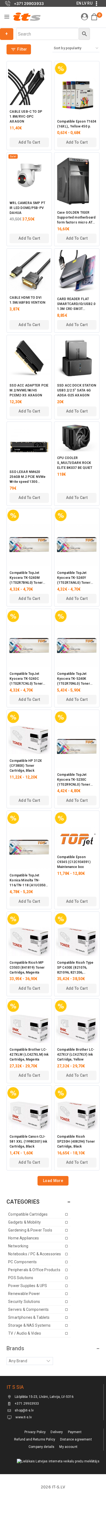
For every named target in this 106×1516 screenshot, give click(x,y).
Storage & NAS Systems (29, 1325)
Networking (18, 1246)
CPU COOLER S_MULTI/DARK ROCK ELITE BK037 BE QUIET (74, 463)
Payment (75, 1432)
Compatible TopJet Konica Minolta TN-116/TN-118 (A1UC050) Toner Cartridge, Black (28, 880)
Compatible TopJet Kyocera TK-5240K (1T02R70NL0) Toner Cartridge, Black (73, 679)
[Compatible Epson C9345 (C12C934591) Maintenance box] (76, 838)
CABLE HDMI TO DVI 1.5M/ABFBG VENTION (27, 300)
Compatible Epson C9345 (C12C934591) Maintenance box (74, 862)
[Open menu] (7, 17)
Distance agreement (76, 1439)
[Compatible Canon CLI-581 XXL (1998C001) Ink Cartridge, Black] (29, 1115)
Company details (41, 1447)
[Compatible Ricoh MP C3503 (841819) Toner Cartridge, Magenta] (29, 941)
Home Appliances (23, 1238)
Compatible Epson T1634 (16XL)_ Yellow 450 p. (76, 124)
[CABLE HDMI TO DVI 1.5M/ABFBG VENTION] (29, 270)
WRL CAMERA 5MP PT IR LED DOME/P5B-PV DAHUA (27, 208)
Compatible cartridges (28, 1214)
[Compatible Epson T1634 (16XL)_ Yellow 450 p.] (76, 96)
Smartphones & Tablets (28, 1317)
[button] (29, 142)
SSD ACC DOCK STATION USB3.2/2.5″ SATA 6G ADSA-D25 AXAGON (76, 390)
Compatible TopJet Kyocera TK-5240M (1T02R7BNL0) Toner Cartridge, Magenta (26, 578)
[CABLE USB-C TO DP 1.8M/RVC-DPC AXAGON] (29, 83)
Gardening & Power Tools (30, 1230)
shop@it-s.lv (24, 1410)
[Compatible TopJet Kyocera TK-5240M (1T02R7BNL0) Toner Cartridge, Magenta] (29, 545)
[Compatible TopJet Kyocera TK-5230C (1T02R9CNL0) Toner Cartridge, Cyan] (76, 746)
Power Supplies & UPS (27, 1285)
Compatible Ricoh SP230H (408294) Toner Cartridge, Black (76, 1141)
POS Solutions (20, 1278)
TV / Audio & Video (24, 1333)
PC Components (22, 1262)
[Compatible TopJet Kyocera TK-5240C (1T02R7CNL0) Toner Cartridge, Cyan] (29, 646)
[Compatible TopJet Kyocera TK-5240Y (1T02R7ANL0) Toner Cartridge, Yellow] (76, 545)
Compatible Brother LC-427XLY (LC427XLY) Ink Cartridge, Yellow (75, 1054)
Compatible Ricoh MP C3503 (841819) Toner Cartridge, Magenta (27, 967)
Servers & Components (28, 1309)
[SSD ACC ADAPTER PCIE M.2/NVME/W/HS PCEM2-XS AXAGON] (29, 357)
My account (68, 1447)
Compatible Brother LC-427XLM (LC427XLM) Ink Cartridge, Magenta (29, 1054)
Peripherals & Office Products (34, 1270)
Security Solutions (24, 1301)
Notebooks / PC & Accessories (34, 1254)
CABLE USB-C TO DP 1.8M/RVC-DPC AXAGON (26, 116)
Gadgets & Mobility (24, 1222)
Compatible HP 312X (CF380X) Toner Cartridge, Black (26, 765)
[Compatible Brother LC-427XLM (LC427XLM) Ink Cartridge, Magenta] (29, 1028)
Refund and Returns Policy (34, 1439)
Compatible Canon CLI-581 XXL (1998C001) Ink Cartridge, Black (28, 1141)
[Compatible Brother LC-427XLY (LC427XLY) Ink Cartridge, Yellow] (76, 1028)
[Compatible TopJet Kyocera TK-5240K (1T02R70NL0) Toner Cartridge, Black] (76, 646)
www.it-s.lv (23, 1417)
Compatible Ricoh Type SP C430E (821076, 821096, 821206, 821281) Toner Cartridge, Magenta (76, 968)
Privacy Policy (35, 1432)
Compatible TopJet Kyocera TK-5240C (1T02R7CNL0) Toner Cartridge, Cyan (26, 679)
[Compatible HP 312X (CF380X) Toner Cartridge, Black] (29, 740)
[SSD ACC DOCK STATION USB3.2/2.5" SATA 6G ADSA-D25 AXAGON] (76, 357)
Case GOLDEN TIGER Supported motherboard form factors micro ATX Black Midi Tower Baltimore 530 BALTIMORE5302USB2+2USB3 (76, 218)
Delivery (57, 1432)
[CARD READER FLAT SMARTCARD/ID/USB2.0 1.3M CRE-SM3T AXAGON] (76, 271)
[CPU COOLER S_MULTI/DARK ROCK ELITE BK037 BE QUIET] (76, 437)
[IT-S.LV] (27, 16)
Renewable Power (24, 1293)
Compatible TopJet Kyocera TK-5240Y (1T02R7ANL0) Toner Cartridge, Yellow (74, 578)
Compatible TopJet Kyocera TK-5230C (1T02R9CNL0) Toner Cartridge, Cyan (73, 780)
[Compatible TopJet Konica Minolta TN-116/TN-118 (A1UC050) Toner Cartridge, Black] (29, 847)
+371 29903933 (27, 1403)
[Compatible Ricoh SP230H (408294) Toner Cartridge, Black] (76, 1115)
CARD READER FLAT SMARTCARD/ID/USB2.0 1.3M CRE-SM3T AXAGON (76, 304)
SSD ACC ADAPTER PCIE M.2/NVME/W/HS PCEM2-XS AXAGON (29, 390)
